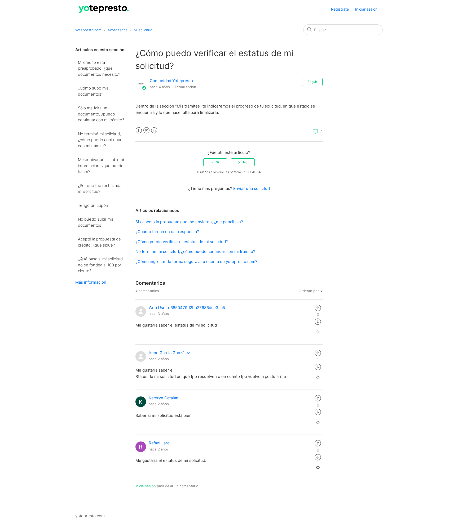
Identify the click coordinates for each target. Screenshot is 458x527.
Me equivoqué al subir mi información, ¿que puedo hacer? (101, 165)
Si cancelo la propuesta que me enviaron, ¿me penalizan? (189, 221)
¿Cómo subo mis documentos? (93, 91)
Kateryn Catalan (163, 397)
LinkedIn (154, 130)
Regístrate (340, 9)
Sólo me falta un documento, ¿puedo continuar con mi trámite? (101, 113)
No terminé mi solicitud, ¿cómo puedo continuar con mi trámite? (99, 139)
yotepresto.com (88, 30)
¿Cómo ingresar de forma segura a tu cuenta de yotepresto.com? (196, 261)
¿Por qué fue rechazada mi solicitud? (99, 188)
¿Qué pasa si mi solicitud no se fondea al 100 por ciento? (100, 264)
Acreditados (117, 30)
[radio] (215, 162)
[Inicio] (103, 14)
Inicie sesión (145, 486)
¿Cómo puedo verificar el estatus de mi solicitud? (181, 241)
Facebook (138, 130)
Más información (90, 282)
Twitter (146, 130)
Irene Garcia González (169, 352)
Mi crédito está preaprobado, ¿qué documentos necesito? (99, 68)
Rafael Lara (159, 442)
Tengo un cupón (93, 205)
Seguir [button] (312, 82)
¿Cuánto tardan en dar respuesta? (167, 231)
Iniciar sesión (366, 9)
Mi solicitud (143, 30)
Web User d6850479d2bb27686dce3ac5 (187, 307)
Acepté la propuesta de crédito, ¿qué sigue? (99, 242)
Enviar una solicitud (251, 188)
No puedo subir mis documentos (96, 222)
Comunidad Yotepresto (171, 80)
